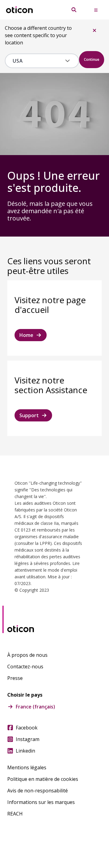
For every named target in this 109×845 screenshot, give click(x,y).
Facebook (27, 728)
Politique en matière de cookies (42, 779)
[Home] (19, 9)
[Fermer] (94, 30)
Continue (91, 59)
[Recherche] (74, 10)
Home (26, 335)
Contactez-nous (25, 666)
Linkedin (25, 751)
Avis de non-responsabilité (37, 791)
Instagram (27, 739)
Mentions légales (26, 767)
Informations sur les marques (41, 802)
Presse (15, 678)
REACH (15, 814)
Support (29, 415)
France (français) (35, 707)
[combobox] (38, 61)
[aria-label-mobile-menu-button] (95, 10)
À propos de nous (27, 655)
